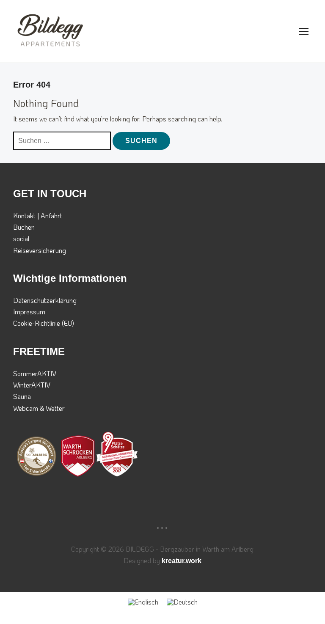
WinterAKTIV (31, 384)
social (21, 238)
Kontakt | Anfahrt (37, 215)
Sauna (22, 396)
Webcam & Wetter (39, 408)
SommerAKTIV (34, 373)
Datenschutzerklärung (45, 300)
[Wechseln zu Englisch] (143, 602)
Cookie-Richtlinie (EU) (43, 323)
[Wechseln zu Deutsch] (182, 602)
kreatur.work (181, 560)
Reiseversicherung (39, 250)
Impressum (29, 311)
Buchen (24, 227)
